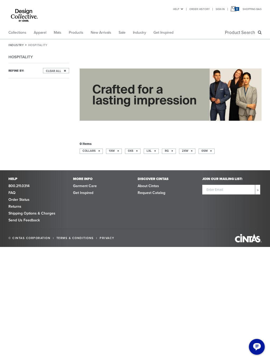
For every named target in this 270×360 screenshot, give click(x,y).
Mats (57, 32)
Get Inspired (163, 32)
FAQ (12, 193)
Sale (122, 32)
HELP (176, 9)
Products (76, 32)
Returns (14, 206)
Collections (17, 32)
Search (241, 32)
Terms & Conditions (75, 238)
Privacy (107, 238)
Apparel (40, 32)
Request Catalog (151, 193)
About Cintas (148, 186)
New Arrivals (101, 32)
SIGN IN (220, 9)
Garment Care (85, 186)
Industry (139, 32)
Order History (199, 9)
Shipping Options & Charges (31, 213)
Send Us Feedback (24, 220)
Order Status (19, 199)
